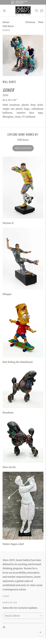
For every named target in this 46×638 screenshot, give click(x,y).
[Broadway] (23, 387)
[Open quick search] (36, 11)
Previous (30, 22)
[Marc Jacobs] (23, 440)
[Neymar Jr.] (23, 187)
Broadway (8, 412)
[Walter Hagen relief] (23, 506)
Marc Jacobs (9, 467)
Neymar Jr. (8, 223)
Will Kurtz (8, 26)
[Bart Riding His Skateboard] (23, 328)
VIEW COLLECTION (23, 148)
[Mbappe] (23, 259)
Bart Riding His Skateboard (18, 362)
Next (40, 22)
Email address (12, 613)
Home (6, 22)
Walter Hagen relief (13, 544)
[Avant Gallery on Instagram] (4, 627)
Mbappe (7, 294)
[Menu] (4, 11)
